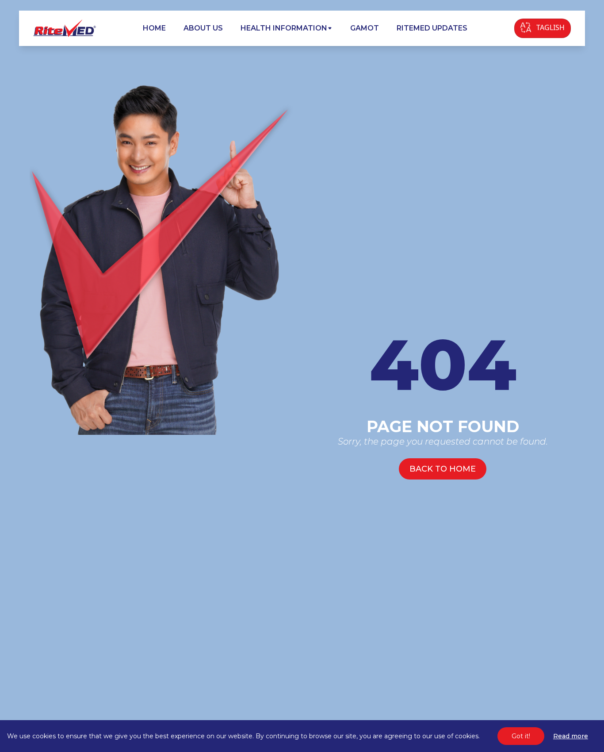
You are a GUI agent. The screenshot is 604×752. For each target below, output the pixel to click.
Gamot (364, 28)
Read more (570, 736)
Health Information (284, 28)
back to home (442, 469)
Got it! (521, 736)
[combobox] (542, 28)
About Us (203, 28)
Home (154, 28)
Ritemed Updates (432, 28)
